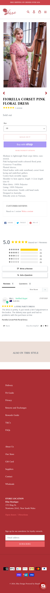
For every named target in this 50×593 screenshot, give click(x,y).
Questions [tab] (23, 283)
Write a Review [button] (26, 268)
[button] (42, 326)
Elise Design (20, 583)
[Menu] (45, 12)
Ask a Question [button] (26, 275)
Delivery (9, 385)
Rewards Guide (12, 415)
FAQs (7, 430)
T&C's (8, 423)
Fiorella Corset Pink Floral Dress (14, 319)
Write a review (27, 211)
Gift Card (9, 462)
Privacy (8, 400)
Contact (8, 477)
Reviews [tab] (6, 283)
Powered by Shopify (33, 583)
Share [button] (7, 326)
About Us (9, 447)
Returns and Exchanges (15, 408)
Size (5, 123)
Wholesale (9, 484)
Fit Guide (9, 393)
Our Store (9, 454)
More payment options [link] (25, 151)
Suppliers (9, 469)
